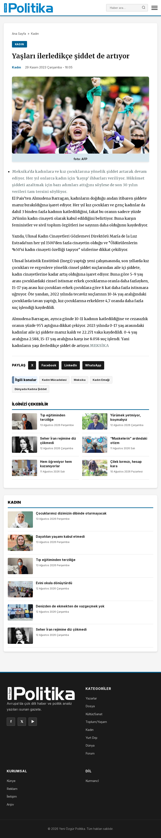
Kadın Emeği (101, 379)
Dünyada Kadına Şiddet (31, 389)
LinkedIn (70, 365)
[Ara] (143, 8)
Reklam (12, 789)
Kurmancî (92, 781)
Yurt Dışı (91, 738)
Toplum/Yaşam (96, 722)
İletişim (12, 796)
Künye (11, 781)
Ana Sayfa (19, 33)
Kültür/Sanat (94, 714)
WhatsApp (93, 365)
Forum (90, 753)
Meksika (80, 379)
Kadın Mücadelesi (54, 379)
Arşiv (10, 804)
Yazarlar (91, 698)
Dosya (90, 706)
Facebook (49, 365)
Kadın (35, 33)
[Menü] (154, 7)
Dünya (90, 745)
